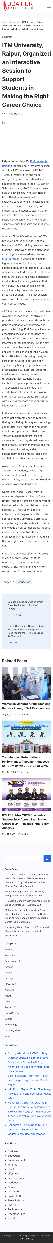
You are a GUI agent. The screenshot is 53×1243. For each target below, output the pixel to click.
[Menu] (49, 6)
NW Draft (10, 1001)
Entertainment (12, 961)
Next (10, 642)
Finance (9, 967)
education (24, 581)
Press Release (12, 1013)
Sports (8, 1019)
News (8, 995)
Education (7, 36)
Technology (11, 1024)
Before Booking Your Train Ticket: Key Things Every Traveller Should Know (28, 1080)
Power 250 (10, 1007)
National (9, 990)
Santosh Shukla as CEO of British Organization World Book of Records (25, 605)
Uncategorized (13, 1030)
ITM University (10, 258)
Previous (16, 614)
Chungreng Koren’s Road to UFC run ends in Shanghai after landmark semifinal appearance (27, 931)
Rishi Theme (28, 1239)
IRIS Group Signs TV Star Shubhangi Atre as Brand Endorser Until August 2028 (29, 1094)
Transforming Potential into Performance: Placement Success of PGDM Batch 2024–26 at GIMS (25, 762)
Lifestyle (9, 978)
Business (9, 949)
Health (8, 972)
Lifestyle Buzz (12, 984)
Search (47, 858)
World (8, 1036)
